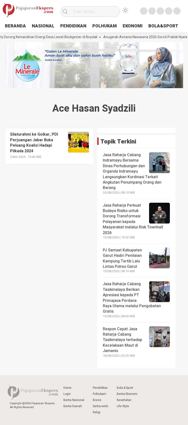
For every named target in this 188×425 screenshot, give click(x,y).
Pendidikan (100, 388)
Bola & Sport (125, 388)
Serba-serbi (100, 406)
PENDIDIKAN (73, 26)
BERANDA (15, 26)
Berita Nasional (73, 400)
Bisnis (97, 400)
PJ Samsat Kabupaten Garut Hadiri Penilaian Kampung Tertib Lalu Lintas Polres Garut (122, 258)
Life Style (123, 406)
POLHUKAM (104, 26)
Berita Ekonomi (127, 394)
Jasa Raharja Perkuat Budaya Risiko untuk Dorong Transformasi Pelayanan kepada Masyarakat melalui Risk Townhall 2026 (133, 219)
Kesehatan (124, 400)
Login (67, 394)
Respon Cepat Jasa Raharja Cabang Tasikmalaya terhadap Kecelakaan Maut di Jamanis (122, 340)
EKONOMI (132, 26)
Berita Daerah (72, 406)
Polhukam (99, 394)
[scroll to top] (177, 416)
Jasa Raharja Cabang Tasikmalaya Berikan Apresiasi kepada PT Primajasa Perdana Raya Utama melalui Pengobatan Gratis (132, 297)
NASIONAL (43, 26)
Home (67, 388)
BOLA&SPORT (163, 26)
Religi (96, 412)
